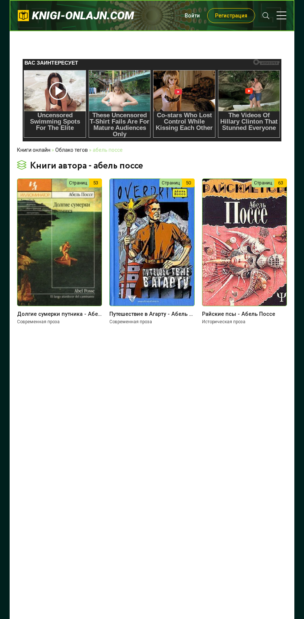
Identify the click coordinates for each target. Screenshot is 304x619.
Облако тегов (71, 150)
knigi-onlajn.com (83, 15)
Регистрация (231, 16)
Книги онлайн (33, 150)
